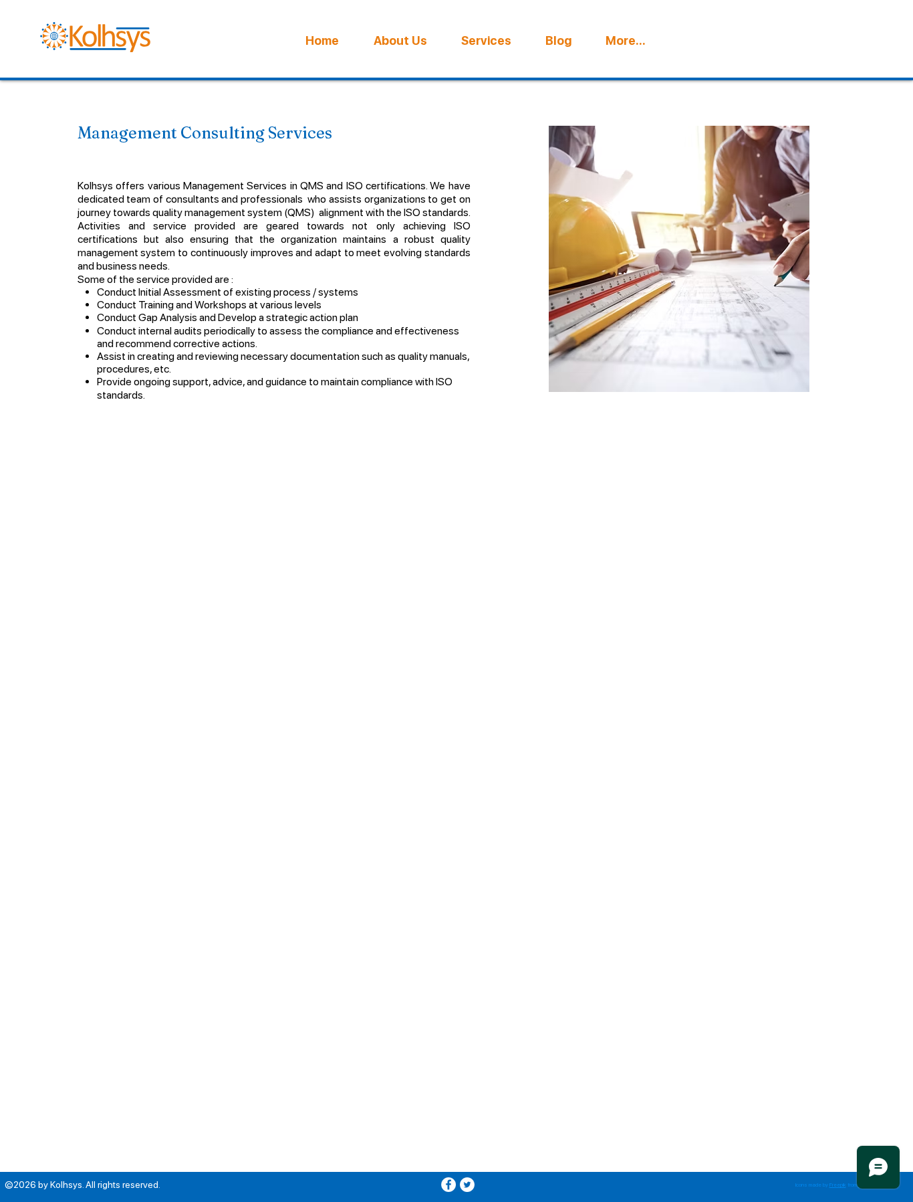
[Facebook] (448, 1184)
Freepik (837, 1184)
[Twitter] (467, 1184)
